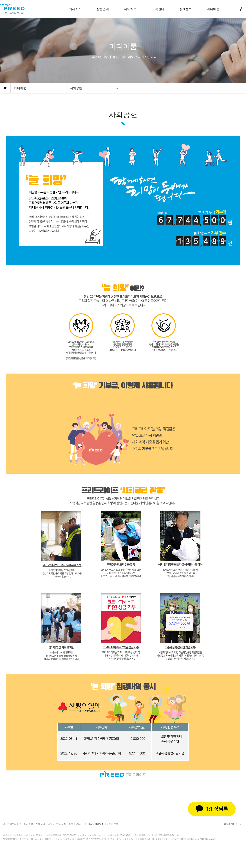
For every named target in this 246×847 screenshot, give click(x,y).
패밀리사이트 (231, 824)
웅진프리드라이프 (12, 824)
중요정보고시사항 (57, 824)
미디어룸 (213, 9)
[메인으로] (5, 88)
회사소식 (28, 824)
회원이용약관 (75, 824)
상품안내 (102, 9)
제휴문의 (40, 824)
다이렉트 (130, 9)
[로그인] (242, 9)
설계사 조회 (112, 824)
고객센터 (158, 9)
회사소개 (75, 9)
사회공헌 (76, 88)
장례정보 (185, 9)
